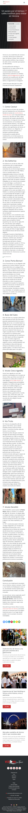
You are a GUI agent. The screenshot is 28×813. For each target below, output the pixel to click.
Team (14, 779)
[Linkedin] (9, 622)
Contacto (14, 789)
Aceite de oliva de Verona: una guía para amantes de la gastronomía (13, 650)
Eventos (14, 777)
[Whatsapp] (14, 622)
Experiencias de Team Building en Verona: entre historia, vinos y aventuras (14, 693)
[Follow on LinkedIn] (14, 768)
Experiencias (14, 772)
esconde (17, 24)
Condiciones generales (14, 788)
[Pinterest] (11, 622)
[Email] (19, 622)
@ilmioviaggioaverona (14, 75)
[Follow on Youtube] (17, 768)
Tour (14, 774)
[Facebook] (4, 622)
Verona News (14, 784)
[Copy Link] (17, 622)
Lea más (7, 665)
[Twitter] (6, 622)
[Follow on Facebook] (8, 768)
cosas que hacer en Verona (10, 608)
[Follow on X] (20, 768)
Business (14, 776)
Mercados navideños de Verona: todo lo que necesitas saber (13, 733)
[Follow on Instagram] (11, 768)
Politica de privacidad (14, 786)
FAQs (14, 783)
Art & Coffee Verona (15, 380)
